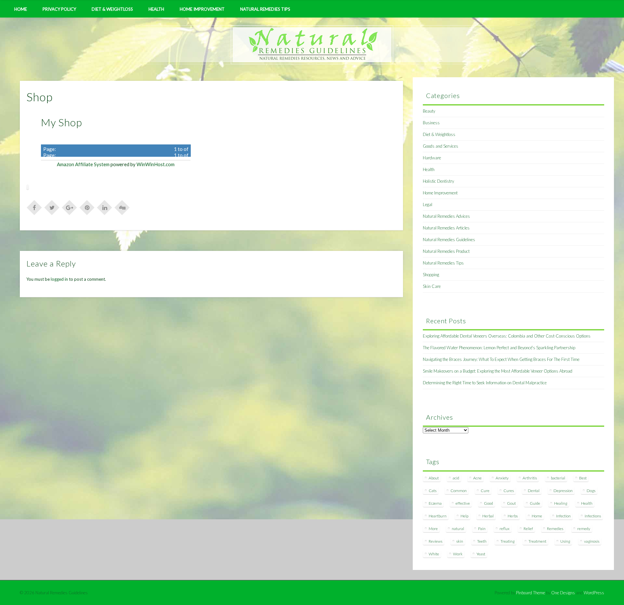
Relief (528, 528)
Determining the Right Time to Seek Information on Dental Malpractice (485, 382)
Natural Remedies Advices (446, 216)
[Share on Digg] (122, 207)
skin (459, 541)
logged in (59, 279)
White (434, 553)
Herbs (513, 515)
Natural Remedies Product (446, 251)
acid (456, 477)
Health (156, 9)
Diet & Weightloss (112, 9)
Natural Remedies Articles (446, 227)
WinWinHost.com (155, 164)
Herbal (488, 515)
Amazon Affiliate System (83, 164)
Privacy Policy (59, 9)
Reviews (435, 541)
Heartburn (438, 515)
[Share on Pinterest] (87, 207)
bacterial (558, 477)
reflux (505, 528)
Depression (563, 490)
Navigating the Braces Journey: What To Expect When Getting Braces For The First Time (501, 359)
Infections (593, 515)
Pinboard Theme (530, 592)
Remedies (555, 528)
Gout (511, 503)
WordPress (594, 592)
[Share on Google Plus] (69, 207)
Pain (482, 528)
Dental (534, 490)
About (434, 477)
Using (565, 541)
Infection (563, 515)
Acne (477, 477)
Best (583, 477)
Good (488, 503)
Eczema (435, 503)
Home (20, 9)
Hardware (432, 157)
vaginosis (591, 541)
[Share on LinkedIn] (104, 207)
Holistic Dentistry (438, 181)
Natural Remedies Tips (265, 9)
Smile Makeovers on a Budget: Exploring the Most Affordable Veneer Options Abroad (497, 371)
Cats (432, 490)
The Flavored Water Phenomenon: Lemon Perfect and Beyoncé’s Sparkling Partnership (499, 347)
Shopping (431, 274)
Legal (427, 204)
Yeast (480, 553)
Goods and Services (440, 146)
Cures (508, 490)
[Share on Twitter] (52, 207)
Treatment (537, 541)
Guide (535, 503)
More (433, 528)
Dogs (591, 490)
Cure (485, 490)
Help (464, 515)
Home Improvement (202, 9)
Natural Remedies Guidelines (449, 239)
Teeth (482, 541)
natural (458, 528)
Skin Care (432, 286)
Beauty (429, 111)
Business (431, 122)
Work (457, 553)
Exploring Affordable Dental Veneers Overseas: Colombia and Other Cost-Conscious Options (507, 336)
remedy (583, 528)
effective (463, 503)
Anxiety (502, 477)
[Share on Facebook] (34, 207)
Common (458, 490)
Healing (560, 503)
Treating (507, 541)
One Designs (563, 592)
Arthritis (530, 477)
